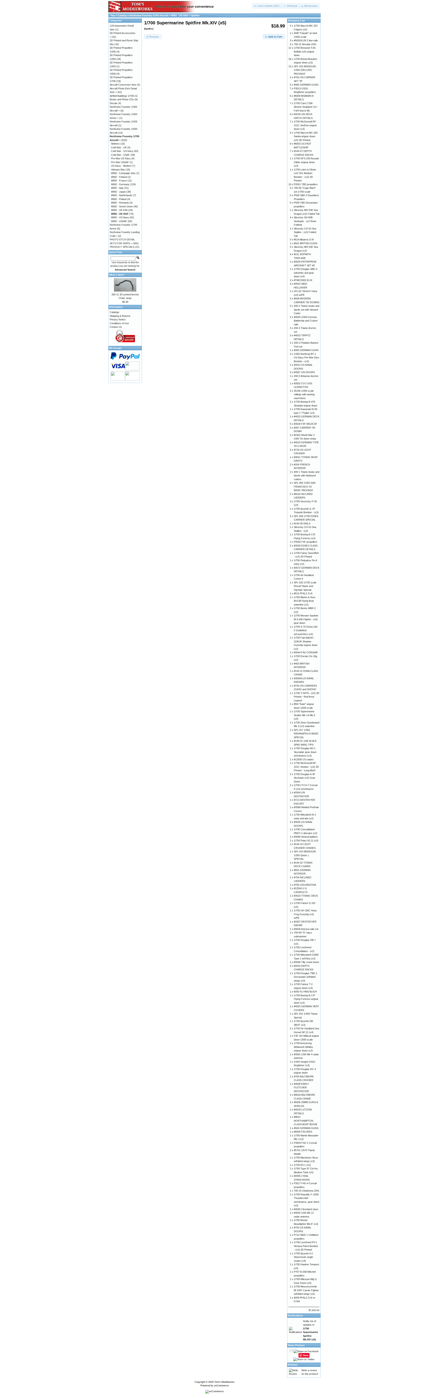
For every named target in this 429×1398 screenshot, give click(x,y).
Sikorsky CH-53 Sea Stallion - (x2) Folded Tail (305, 232)
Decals (113, 103)
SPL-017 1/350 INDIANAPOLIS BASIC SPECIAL (306, 734)
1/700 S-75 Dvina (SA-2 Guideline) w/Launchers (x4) (306, 630)
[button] (267, 5)
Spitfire (195, 15)
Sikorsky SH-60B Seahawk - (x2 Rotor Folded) (305, 221)
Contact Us (116, 327)
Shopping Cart (296, 20)
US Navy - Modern (121, 165)
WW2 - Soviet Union (122, 206)
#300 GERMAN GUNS (306, 350)
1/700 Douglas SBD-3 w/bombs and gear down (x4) (305, 273)
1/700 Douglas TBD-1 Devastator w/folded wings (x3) (305, 977)
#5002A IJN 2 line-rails (306, 40)
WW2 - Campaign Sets (123, 173)
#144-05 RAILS (302, 523)
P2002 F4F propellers (305, 541)
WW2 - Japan (118, 191)
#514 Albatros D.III (304, 239)
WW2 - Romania (120, 202)
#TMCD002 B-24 (303, 280)
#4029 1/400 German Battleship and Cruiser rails (306, 321)
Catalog (122, 15)
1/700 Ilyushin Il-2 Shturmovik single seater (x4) (303, 1257)
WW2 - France (119, 180)
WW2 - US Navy (120, 217)
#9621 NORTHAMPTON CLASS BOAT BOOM (305, 1121)
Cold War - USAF (120, 154)
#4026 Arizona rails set (306, 929)
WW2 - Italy (117, 188)
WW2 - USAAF (119, 221)
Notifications (295, 1315)
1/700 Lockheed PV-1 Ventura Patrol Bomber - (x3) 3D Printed (306, 1246)
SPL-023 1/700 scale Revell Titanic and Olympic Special (305, 586)
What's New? (116, 274)
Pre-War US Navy (121, 158)
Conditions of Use (119, 323)
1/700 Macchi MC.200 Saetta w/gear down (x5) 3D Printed (306, 136)
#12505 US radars (304, 759)
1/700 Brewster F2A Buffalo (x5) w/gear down (304, 51)
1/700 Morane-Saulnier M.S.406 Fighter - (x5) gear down (306, 619)
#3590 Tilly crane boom (306, 962)
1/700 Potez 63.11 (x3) (306, 840)
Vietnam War (118, 169)
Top (112, 15)
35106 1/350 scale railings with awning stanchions (304, 394)
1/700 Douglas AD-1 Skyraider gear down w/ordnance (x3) (305, 752)
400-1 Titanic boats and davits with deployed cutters (306, 476)
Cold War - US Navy (122, 151)
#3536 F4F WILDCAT (305, 424)
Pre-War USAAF (120, 162)
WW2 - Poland (118, 199)
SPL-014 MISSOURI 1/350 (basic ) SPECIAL (305, 855)
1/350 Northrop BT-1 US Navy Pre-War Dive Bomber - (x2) (306, 358)
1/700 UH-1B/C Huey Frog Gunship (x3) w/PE (305, 914)
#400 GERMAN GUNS (306, 84)
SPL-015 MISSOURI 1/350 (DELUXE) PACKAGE (305, 70)
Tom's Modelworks (224, 1382)
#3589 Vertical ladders (306, 836)
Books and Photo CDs (122, 99)
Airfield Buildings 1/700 (122, 96)
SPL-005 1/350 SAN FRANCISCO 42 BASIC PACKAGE (304, 486)
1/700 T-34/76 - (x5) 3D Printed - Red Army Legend (306, 697)
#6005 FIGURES (303, 1131)
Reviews (293, 1364)
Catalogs (114, 312)
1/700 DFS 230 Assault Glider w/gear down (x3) (306, 162)
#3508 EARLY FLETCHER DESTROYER (301, 1088)
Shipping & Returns (120, 316)
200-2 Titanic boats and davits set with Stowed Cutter (306, 310)
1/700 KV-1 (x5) (302, 1165)
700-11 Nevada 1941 (305, 44)
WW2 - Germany (120, 184)
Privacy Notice (118, 319)
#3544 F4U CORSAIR (306, 652)
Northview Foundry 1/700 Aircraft (148, 15)
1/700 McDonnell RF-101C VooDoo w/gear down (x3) (305, 125)
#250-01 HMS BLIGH (305, 991)
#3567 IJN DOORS (304, 372)
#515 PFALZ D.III (303, 593)
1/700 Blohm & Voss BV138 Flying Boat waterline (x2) (304, 601)
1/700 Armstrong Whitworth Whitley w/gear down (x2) (303, 1047)
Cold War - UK (119, 147)
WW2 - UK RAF (179, 15)
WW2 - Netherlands (121, 195)
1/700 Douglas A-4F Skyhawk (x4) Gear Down (304, 778)
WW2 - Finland (119, 177)
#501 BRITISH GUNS (305, 243)
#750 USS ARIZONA (305, 884)
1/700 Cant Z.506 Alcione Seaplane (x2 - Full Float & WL (306, 107)
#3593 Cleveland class (306, 1209)
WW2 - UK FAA (119, 210)
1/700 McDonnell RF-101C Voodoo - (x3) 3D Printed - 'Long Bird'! (306, 767)
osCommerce (221, 1385)
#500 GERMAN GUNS (306, 1128)
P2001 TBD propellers (306, 184)
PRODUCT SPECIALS (122, 247)
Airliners (115, 143)
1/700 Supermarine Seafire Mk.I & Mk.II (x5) (304, 715)
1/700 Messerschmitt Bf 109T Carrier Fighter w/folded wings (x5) (306, 1290)
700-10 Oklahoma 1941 (306, 1190)
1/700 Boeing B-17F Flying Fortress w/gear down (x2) (306, 999)
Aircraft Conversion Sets (123, 84)
